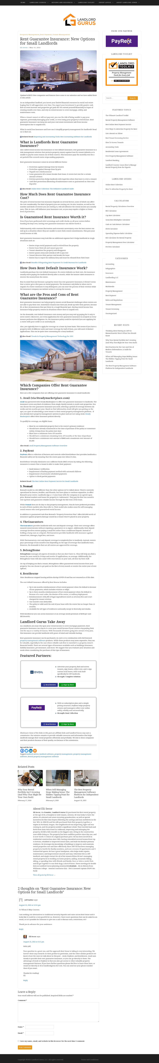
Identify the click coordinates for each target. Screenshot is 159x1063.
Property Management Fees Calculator (120, 242)
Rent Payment (46, 34)
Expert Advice (105, 2)
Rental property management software (43, 757)
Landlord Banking (112, 160)
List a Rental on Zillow (114, 133)
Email (21, 1033)
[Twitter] (26, 751)
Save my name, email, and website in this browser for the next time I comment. (52, 1041)
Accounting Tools (112, 147)
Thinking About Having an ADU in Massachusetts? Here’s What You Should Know (121, 333)
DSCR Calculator (112, 229)
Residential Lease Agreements (117, 151)
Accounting (110, 264)
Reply (21, 929)
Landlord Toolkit (86, 2)
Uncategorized (111, 313)
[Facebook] (22, 751)
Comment (22, 1000)
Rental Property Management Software (120, 120)
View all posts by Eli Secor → (44, 875)
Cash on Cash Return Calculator (118, 224)
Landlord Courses (38, 2)
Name (21, 1027)
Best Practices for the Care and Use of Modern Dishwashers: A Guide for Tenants (120, 349)
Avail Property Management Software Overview (48, 446)
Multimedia (110, 286)
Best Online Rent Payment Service (118, 124)
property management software (32, 640)
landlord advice (32, 754)
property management (63, 754)
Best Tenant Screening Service (117, 138)
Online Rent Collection (114, 185)
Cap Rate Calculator (113, 215)
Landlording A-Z (112, 277)
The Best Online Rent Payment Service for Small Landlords (55, 481)
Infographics (110, 268)
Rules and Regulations (114, 300)
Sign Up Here (68, 685)
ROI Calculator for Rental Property (118, 238)
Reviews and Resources (62, 2)
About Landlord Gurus (127, 2)
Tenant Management (61, 34)
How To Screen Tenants (114, 142)
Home (23, 2)
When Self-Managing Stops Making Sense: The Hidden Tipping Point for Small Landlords (121, 359)
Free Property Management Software (119, 156)
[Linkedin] (31, 751)
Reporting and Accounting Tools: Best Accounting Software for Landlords (63, 137)
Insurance (109, 273)
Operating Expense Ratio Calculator (119, 233)
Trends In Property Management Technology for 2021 (52, 336)
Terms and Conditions (90, 1060)
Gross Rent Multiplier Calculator (118, 220)
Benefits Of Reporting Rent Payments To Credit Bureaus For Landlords (58, 263)
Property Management (29, 34)
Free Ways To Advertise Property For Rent (121, 129)
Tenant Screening (112, 309)
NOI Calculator (111, 211)
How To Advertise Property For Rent (119, 189)
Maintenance (111, 282)
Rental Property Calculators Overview (120, 206)
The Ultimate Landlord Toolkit (117, 115)
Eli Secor (24, 47)
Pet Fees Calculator (113, 247)
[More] (35, 751)
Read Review (51, 685)
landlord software (46, 754)
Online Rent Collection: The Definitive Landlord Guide (52, 189)
